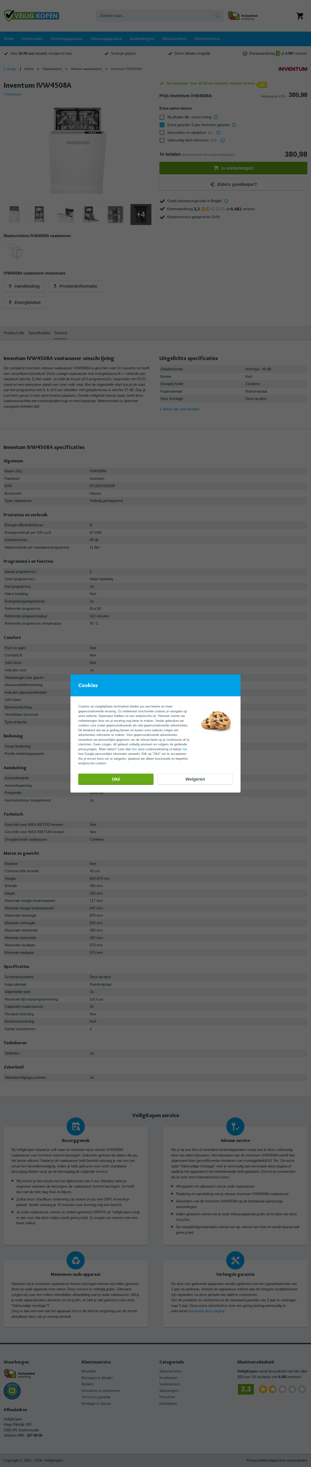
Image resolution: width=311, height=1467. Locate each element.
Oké (116, 779)
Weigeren (195, 779)
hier (134, 749)
